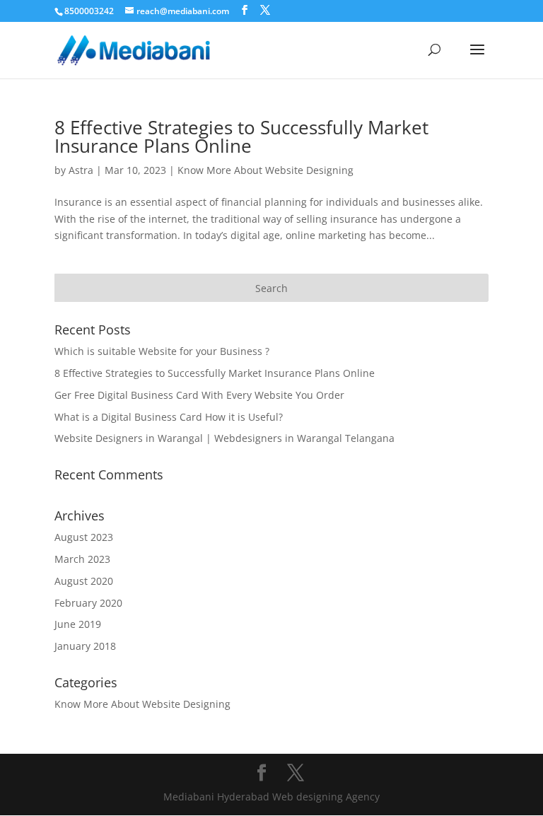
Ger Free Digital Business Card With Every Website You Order (199, 395)
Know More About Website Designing (265, 170)
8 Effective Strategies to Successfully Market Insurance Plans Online (241, 136)
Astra (81, 170)
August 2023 (83, 537)
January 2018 (85, 646)
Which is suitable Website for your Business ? (161, 351)
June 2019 (77, 624)
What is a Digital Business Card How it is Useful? (168, 417)
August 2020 (83, 581)
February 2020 (88, 603)
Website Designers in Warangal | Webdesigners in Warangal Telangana (224, 438)
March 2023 (82, 559)
